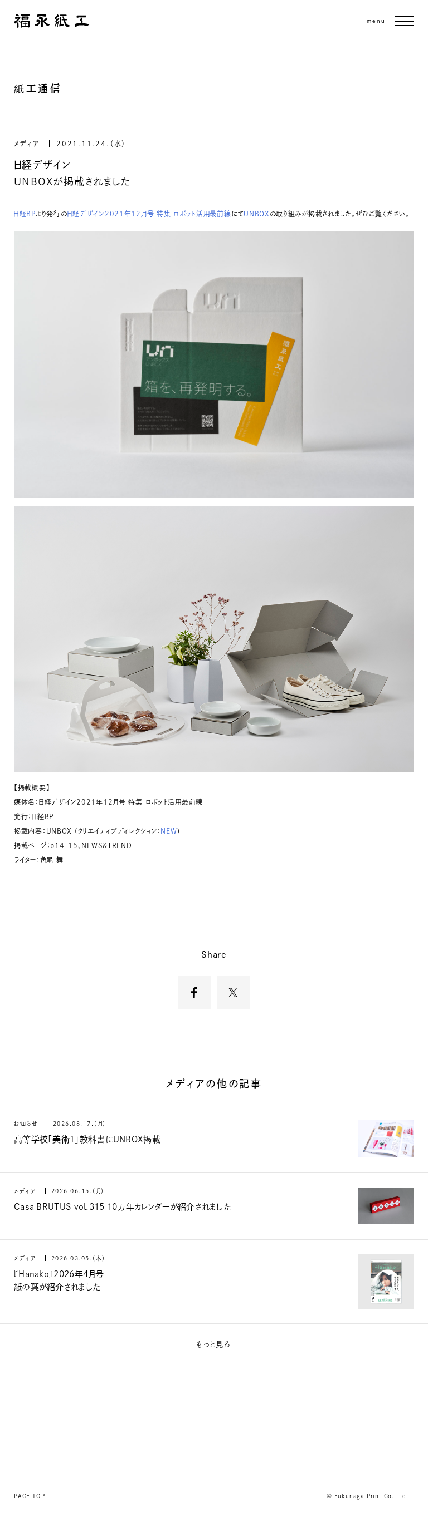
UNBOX (257, 213)
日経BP (25, 213)
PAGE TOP (29, 1496)
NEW (168, 831)
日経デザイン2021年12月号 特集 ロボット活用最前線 (149, 213)
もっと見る (214, 1344)
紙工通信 (38, 88)
